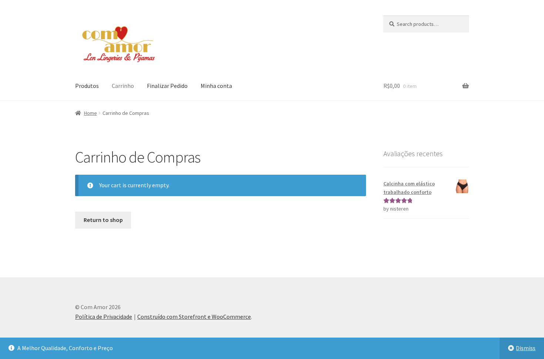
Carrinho (123, 85)
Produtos (87, 85)
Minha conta (216, 85)
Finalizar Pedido (167, 85)
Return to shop (103, 219)
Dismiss (525, 348)
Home (90, 113)
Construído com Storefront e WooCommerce (194, 316)
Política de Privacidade (103, 316)
